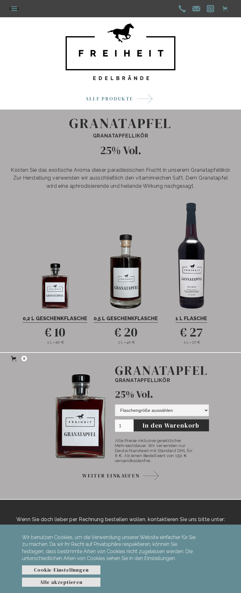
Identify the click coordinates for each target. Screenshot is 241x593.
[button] (14, 8)
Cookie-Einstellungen (61, 569)
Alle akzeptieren (61, 582)
